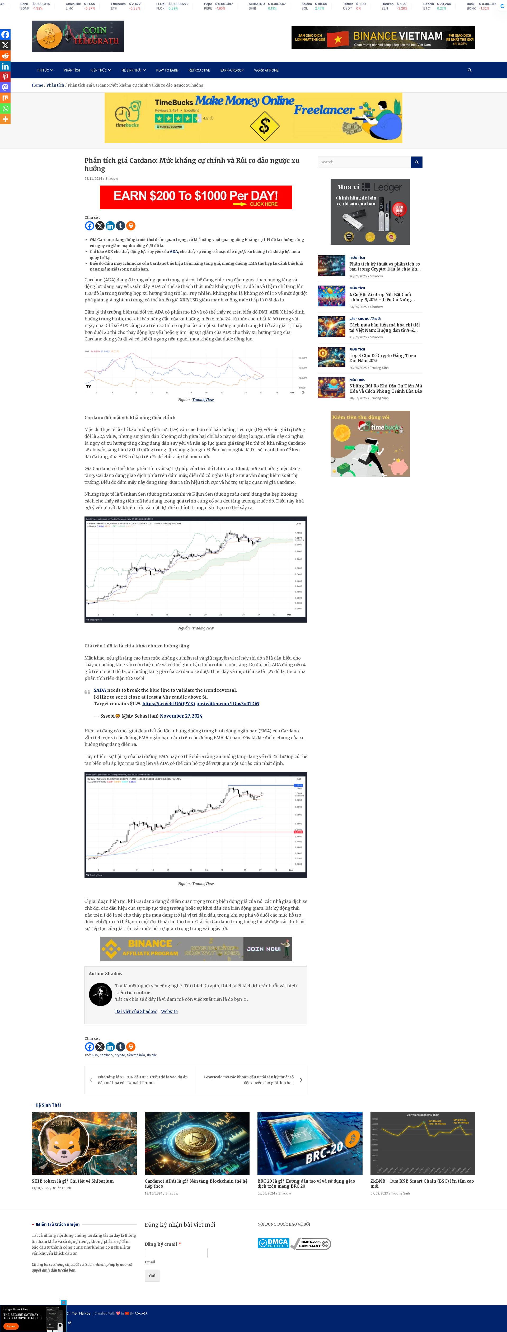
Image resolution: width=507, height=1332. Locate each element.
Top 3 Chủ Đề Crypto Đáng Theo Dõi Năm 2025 (382, 358)
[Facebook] (89, 225)
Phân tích (72, 70)
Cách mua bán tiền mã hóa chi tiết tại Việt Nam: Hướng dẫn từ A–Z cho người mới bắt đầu (384, 330)
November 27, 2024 (181, 716)
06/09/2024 (266, 1193)
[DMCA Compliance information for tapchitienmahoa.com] (310, 1241)
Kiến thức (99, 70)
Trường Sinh (379, 367)
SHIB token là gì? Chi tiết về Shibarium (73, 1181)
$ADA (100, 690)
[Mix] (5, 98)
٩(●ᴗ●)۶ (141, 1313)
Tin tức (43, 70)
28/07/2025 (358, 398)
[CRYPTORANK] (502, 6)
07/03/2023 (379, 1193)
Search (416, 162)
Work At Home (266, 70)
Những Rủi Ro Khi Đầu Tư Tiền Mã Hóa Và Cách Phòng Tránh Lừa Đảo (385, 388)
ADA (174, 251)
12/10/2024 (153, 1193)
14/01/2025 (40, 1188)
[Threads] (69, 1323)
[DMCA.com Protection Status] (273, 1241)
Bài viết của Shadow (136, 1011)
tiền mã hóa (136, 1055)
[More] (5, 119)
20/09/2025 (358, 367)
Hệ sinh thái (131, 70)
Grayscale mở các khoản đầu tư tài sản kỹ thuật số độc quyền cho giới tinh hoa (249, 1080)
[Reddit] (5, 55)
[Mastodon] (5, 87)
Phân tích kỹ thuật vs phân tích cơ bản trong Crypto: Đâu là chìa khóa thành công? (385, 269)
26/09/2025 (358, 276)
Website (169, 1011)
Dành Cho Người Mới (365, 319)
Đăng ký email (163, 1244)
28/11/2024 (93, 178)
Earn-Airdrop (232, 70)
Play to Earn (167, 70)
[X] (100, 225)
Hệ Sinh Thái (48, 1105)
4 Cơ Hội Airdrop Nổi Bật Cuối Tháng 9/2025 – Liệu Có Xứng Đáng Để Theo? (380, 299)
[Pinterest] (5, 77)
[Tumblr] (120, 225)
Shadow (111, 178)
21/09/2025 (358, 337)
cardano (106, 1055)
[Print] (130, 225)
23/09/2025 (358, 306)
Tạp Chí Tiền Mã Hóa (75, 1313)
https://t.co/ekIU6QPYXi (168, 703)
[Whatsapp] (5, 108)
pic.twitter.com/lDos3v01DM (227, 703)
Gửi (152, 1275)
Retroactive (199, 70)
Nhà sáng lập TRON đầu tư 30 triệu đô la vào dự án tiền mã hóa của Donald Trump (143, 1080)
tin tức (152, 1055)
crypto (120, 1055)
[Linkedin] (110, 225)
